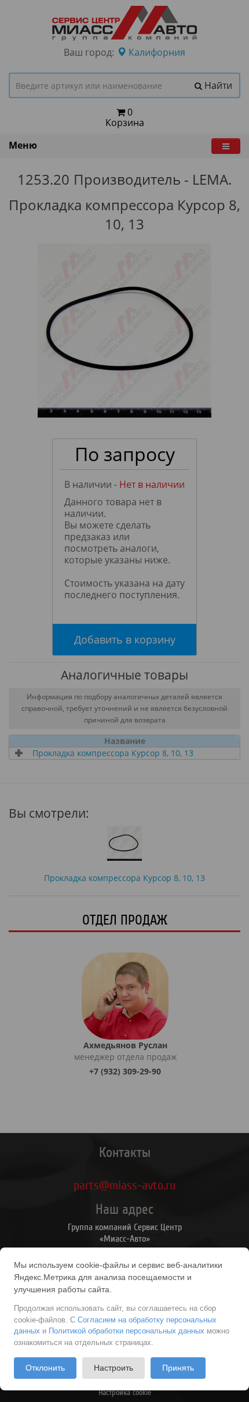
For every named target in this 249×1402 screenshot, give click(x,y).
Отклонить (45, 1367)
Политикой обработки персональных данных (126, 1330)
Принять (178, 1367)
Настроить (113, 1367)
